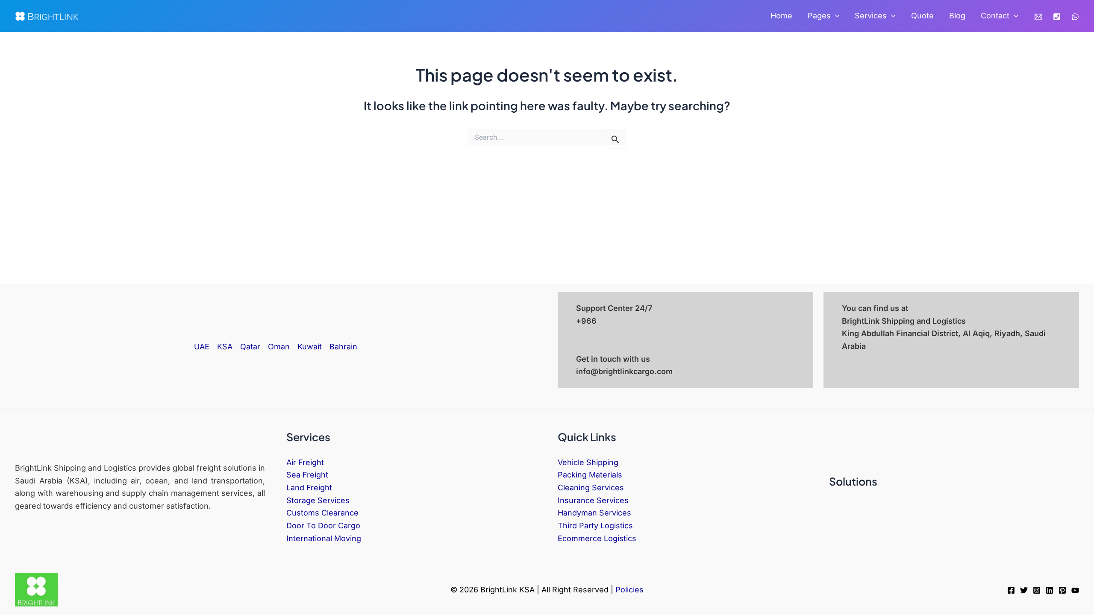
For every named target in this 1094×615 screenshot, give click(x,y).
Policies (629, 589)
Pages (819, 15)
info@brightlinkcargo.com (624, 371)
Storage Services (318, 500)
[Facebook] (1011, 590)
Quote (922, 15)
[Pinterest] (1062, 590)
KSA (224, 346)
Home (781, 15)
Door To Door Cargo (323, 525)
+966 (586, 320)
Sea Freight (307, 474)
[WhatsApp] (1075, 16)
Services (871, 15)
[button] (835, 16)
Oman (279, 346)
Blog (957, 15)
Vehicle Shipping (588, 462)
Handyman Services (594, 512)
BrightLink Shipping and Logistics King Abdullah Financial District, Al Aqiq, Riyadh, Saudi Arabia (944, 333)
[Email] (1038, 16)
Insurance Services (593, 500)
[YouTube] (1075, 590)
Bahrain (343, 346)
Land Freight (309, 487)
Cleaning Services (591, 487)
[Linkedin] (1049, 590)
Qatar (250, 346)
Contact (995, 15)
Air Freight (305, 462)
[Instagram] (1037, 590)
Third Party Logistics (595, 525)
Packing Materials (590, 474)
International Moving (323, 538)
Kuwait (309, 346)
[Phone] (1057, 16)
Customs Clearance (322, 512)
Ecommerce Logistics (597, 538)
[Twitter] (1024, 590)
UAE (201, 346)
